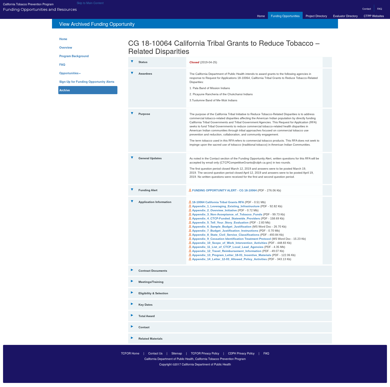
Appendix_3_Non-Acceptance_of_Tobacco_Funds (227, 214)
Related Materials (150, 338)
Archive (64, 90)
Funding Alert (148, 190)
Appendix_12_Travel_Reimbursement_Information (226, 251)
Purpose (144, 114)
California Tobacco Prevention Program (28, 4)
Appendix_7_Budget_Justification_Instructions (225, 230)
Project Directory (316, 16)
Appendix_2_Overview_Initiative (214, 210)
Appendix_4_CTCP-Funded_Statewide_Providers (226, 218)
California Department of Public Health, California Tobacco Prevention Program (195, 359)
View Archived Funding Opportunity (97, 23)
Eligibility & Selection (153, 293)
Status (143, 62)
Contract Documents (153, 270)
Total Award (147, 316)
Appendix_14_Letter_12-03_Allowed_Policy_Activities (229, 259)
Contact (366, 8)
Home (261, 16)
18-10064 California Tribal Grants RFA (218, 202)
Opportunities (69, 73)
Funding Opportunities (285, 16)
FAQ (379, 8)
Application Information (155, 202)
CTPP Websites (374, 16)
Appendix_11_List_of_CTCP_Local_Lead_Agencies (227, 247)
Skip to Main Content (90, 3)
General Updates (150, 158)
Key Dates (146, 304)
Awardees (145, 73)
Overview (65, 47)
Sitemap (176, 353)
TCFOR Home (130, 353)
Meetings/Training (151, 281)
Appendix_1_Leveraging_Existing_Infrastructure (226, 206)
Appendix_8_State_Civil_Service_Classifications (225, 234)
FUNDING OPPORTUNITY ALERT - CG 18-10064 (224, 190)
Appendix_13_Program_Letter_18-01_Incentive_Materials (231, 255)
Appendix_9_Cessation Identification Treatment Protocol (231, 238)
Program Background (74, 56)
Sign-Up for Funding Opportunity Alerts (86, 82)
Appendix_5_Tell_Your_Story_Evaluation (220, 222)
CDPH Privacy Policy (241, 353)
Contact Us (155, 353)
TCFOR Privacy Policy (205, 353)
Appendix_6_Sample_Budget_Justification (221, 226)
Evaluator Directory (345, 16)
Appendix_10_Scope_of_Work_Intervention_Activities (229, 242)
